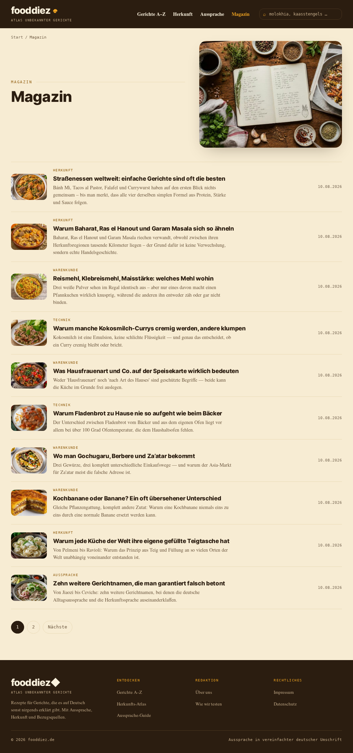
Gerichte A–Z (151, 14)
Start (17, 37)
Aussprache (212, 14)
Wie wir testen (208, 704)
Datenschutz (285, 704)
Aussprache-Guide (134, 715)
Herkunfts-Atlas (131, 704)
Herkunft (183, 14)
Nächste (57, 626)
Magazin (241, 14)
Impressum (284, 692)
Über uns (203, 692)
